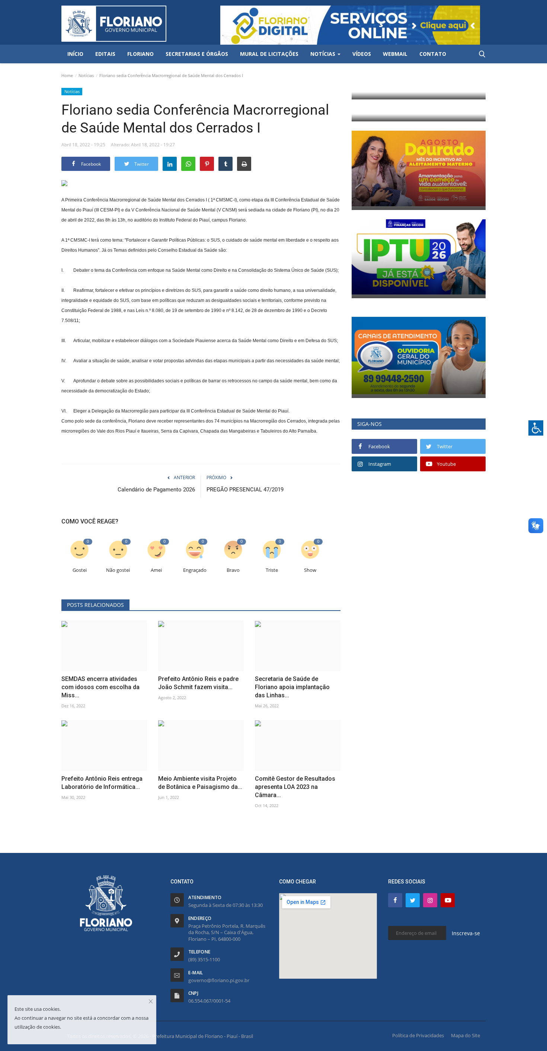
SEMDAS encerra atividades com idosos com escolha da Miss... (100, 687)
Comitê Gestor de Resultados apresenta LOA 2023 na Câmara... (295, 787)
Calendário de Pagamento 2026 (156, 489)
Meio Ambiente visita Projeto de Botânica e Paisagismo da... (200, 782)
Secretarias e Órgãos (197, 53)
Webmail (395, 53)
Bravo (233, 570)
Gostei (80, 570)
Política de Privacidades (418, 1035)
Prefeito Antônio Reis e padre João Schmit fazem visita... (198, 683)
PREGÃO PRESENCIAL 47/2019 (245, 489)
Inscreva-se (466, 933)
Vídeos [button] (361, 53)
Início (75, 53)
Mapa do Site (465, 1035)
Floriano (140, 53)
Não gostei (118, 570)
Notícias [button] (323, 53)
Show (310, 570)
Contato (432, 53)
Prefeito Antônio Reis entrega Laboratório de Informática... (102, 782)
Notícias (86, 75)
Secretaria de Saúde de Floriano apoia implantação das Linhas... (292, 687)
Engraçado (195, 570)
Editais (105, 53)
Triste (272, 570)
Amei (156, 570)
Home (67, 75)
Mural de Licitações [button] (269, 53)
